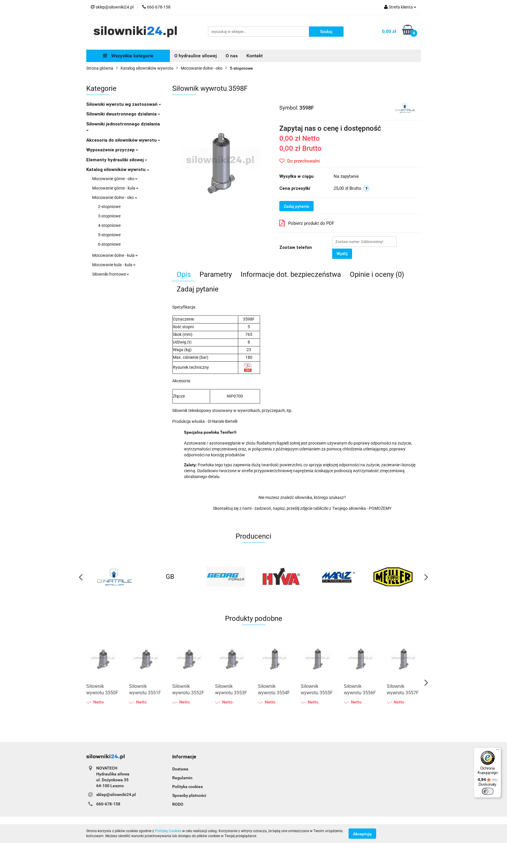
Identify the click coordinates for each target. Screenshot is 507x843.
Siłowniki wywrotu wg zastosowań (122, 104)
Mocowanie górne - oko (113, 178)
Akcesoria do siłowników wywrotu (122, 140)
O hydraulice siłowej (195, 55)
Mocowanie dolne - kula (114, 255)
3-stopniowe (109, 216)
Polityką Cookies (168, 831)
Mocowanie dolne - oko (113, 197)
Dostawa (180, 769)
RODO (177, 804)
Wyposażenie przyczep (111, 149)
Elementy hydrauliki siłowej (115, 159)
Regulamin (182, 777)
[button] (184, 757)
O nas (232, 55)
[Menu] (497, 751)
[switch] (488, 791)
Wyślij (342, 253)
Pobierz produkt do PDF (311, 223)
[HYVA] (226, 577)
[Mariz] (281, 577)
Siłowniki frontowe (109, 274)
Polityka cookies (187, 786)
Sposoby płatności (189, 795)
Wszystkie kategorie (131, 55)
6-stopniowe (109, 244)
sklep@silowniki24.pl (116, 794)
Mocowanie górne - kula (114, 188)
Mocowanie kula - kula (112, 264)
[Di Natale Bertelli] (405, 107)
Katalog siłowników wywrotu (116, 169)
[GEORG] (170, 577)
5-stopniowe (109, 234)
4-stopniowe (109, 225)
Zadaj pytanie (296, 206)
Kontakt (254, 55)
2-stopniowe (109, 206)
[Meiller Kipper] (337, 577)
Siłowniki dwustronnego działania (122, 114)
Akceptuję (362, 833)
